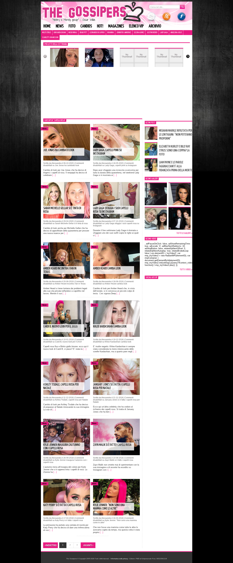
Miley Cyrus (46, 33)
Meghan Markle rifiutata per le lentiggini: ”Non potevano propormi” (175, 134)
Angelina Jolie (176, 33)
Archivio (155, 26)
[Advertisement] (116, 94)
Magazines (116, 26)
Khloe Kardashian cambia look (109, 326)
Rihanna (110, 33)
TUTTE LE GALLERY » (184, 233)
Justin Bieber (152, 33)
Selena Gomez (139, 33)
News (60, 26)
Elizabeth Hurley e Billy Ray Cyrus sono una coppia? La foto (174, 150)
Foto (72, 26)
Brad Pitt (83, 33)
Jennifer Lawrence (123, 33)
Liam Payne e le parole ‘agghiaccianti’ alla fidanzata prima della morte (175, 166)
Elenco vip (136, 26)
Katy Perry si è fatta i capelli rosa (62, 505)
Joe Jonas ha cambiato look (58, 150)
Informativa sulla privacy (119, 559)
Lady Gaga (164, 33)
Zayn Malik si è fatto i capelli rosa (112, 444)
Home (47, 26)
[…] (54, 175)
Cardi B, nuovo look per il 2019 (60, 326)
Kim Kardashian (60, 33)
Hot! (100, 26)
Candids (86, 26)
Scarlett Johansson (50, 37)
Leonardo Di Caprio (97, 33)
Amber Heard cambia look (107, 268)
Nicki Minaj (72, 33)
